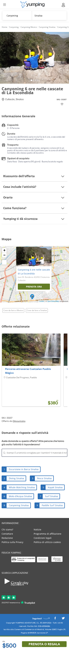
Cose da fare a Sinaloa (37, 310)
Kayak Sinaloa (55, 487)
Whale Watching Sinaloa (22, 487)
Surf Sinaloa (51, 496)
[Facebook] (55, 619)
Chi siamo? (7, 529)
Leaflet (41, 301)
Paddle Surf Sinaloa (52, 505)
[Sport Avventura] (32, 4)
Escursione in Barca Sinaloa (24, 469)
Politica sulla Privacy (12, 542)
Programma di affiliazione (47, 533)
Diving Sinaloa (16, 478)
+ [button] (4, 250)
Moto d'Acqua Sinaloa (20, 496)
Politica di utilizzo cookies (47, 542)
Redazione (7, 537)
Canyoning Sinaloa (19, 505)
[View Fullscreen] (4, 262)
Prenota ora (34, 286)
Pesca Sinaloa (44, 478)
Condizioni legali (43, 537)
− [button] (4, 255)
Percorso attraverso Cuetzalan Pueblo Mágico (28, 370)
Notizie (37, 529)
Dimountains (19, 421)
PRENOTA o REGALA (44, 644)
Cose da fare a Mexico (13, 310)
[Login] (63, 5)
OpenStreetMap (53, 301)
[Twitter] (63, 619)
